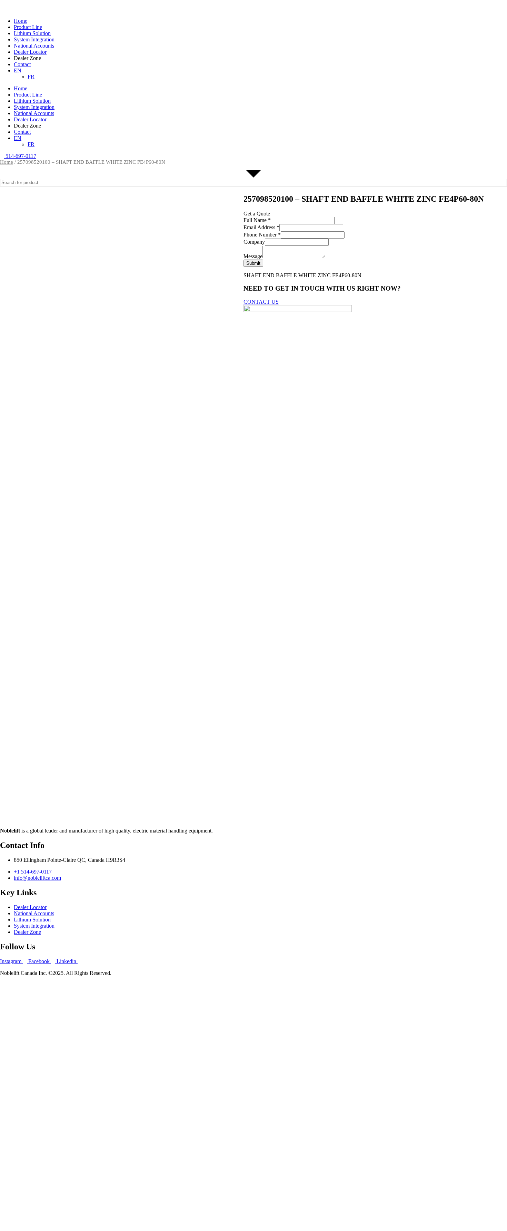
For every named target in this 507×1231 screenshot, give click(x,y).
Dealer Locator (30, 52)
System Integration (34, 39)
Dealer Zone (27, 932)
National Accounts (34, 46)
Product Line (28, 27)
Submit (253, 263)
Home (20, 21)
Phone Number (262, 235)
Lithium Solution (32, 33)
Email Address (261, 227)
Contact (22, 64)
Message (252, 256)
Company (254, 242)
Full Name (257, 220)
